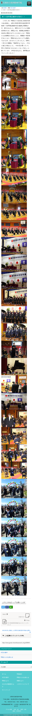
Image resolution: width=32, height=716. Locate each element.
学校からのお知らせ (7, 657)
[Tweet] (3, 607)
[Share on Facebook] (7, 607)
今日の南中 (13, 8)
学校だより (5, 680)
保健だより (20, 680)
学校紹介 (19, 674)
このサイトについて (23, 684)
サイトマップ (6, 690)
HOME (4, 8)
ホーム (4, 674)
